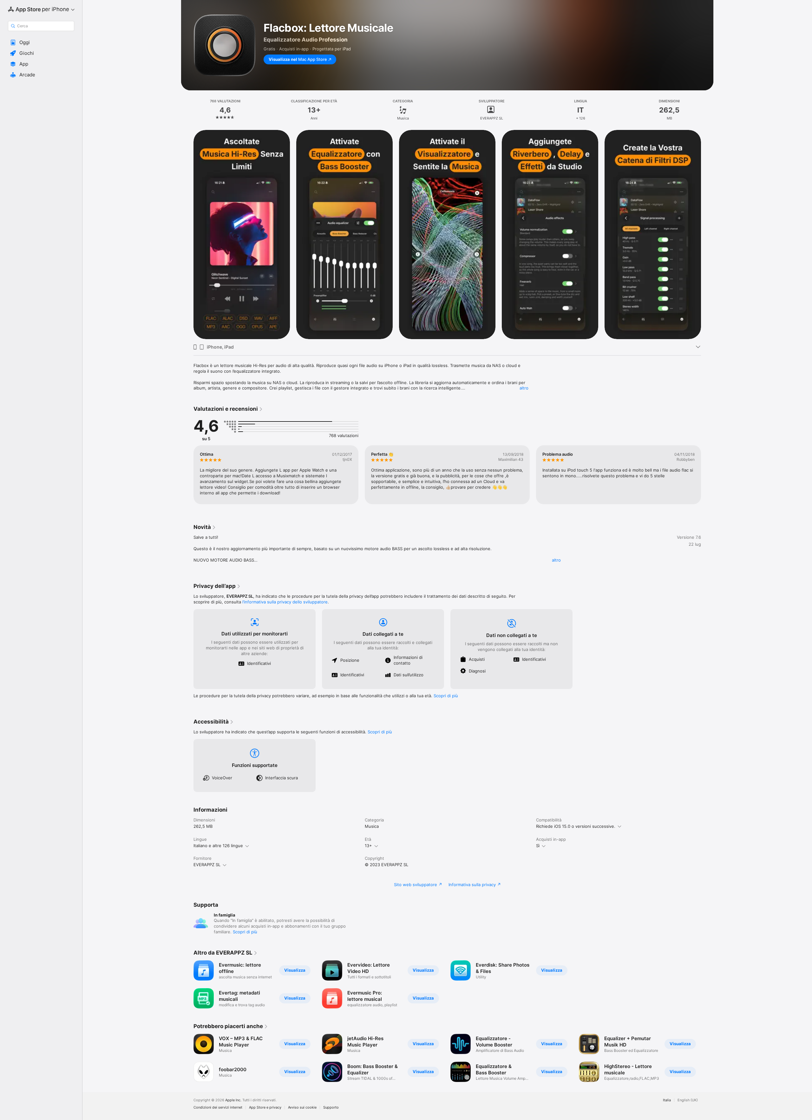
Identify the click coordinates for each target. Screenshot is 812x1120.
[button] (41, 42)
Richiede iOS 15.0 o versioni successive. (575, 826)
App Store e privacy (265, 1107)
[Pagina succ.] (707, 234)
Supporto (331, 1107)
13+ (368, 845)
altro (524, 387)
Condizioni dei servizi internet (217, 1107)
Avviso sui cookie (302, 1107)
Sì (538, 845)
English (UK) (688, 1100)
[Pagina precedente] (187, 234)
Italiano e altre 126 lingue (218, 845)
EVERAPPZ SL (206, 864)
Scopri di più (446, 695)
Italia (667, 1100)
